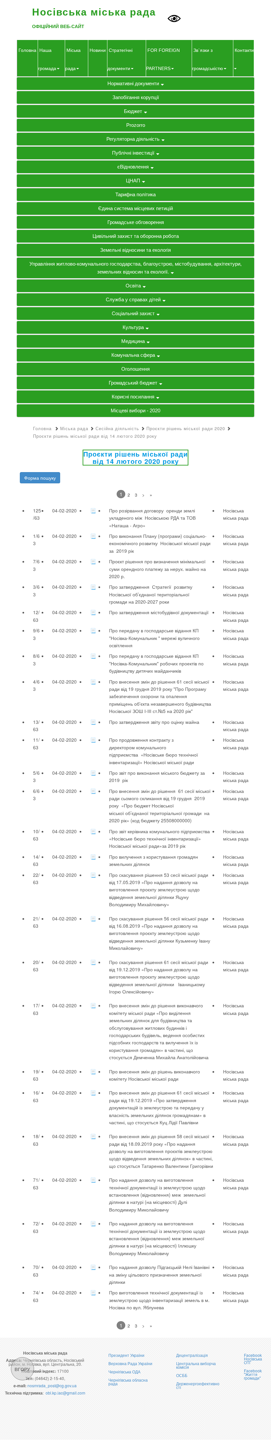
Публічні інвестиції (133, 153)
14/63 (36, 860)
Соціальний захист (133, 313)
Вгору (22, 1369)
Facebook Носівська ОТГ (253, 1358)
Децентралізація (192, 1355)
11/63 (36, 743)
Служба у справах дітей (133, 299)
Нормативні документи (133, 83)
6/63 (36, 794)
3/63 (36, 590)
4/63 (36, 685)
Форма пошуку (40, 477)
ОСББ (181, 1375)
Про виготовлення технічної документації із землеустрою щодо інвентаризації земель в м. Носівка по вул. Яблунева (159, 1300)
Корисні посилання (133, 396)
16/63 (36, 1096)
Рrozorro (135, 125)
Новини (98, 50)
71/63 (36, 1183)
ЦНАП (133, 180)
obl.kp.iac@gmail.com (65, 1393)
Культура (133, 327)
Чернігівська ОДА (124, 1371)
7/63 (36, 565)
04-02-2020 (64, 510)
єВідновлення (133, 166)
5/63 (36, 776)
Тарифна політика (135, 194)
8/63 (36, 659)
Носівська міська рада (236, 514)
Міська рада (74, 428)
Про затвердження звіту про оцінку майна (154, 722)
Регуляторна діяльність (133, 139)
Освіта (133, 285)
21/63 (36, 922)
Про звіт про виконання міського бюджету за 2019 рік (157, 776)
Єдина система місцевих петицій (135, 208)
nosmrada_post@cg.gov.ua (52, 1385)
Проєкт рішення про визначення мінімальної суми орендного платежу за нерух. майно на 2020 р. (157, 568)
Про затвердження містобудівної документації (159, 612)
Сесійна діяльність (117, 428)
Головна (27, 50)
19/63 (36, 1075)
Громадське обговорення (135, 222)
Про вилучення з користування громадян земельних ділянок (153, 860)
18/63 (36, 1140)
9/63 (36, 634)
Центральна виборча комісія (196, 1365)
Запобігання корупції (135, 97)
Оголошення (135, 369)
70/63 (36, 1271)
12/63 (36, 616)
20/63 (36, 966)
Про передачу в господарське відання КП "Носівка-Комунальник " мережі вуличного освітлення (154, 638)
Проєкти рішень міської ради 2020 (185, 428)
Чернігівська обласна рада (128, 1381)
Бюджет (133, 111)
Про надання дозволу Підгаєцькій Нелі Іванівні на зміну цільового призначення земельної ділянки (159, 1274)
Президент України (126, 1355)
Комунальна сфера (133, 355)
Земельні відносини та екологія (135, 250)
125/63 (37, 514)
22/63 (36, 878)
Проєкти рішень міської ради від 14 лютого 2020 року (95, 436)
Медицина (133, 341)
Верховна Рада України (130, 1363)
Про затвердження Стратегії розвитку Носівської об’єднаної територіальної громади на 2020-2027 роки (150, 594)
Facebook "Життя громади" (253, 1374)
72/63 (36, 1227)
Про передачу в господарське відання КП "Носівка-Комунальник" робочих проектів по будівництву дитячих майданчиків (156, 663)
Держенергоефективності (197, 1385)
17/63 (36, 1009)
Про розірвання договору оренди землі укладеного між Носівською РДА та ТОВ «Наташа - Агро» (153, 518)
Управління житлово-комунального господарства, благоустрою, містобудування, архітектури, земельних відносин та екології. (135, 268)
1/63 (36, 539)
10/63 (36, 835)
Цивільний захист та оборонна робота (136, 236)
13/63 (36, 725)
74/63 (36, 1296)
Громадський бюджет (133, 383)
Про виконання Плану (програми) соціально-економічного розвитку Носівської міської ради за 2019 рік (160, 543)
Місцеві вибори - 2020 (135, 410)
